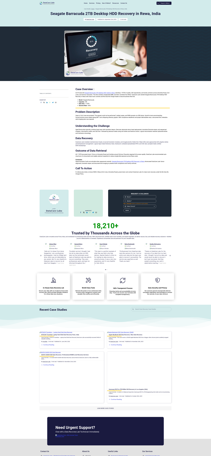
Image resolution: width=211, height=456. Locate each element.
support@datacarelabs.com (52, 439)
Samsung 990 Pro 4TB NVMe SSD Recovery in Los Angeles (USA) (128, 355)
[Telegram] (52, 102)
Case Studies (115, 447)
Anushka (45, 341)
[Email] (55, 102)
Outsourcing (114, 439)
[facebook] (51, 446)
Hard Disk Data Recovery (152, 428)
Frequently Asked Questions (119, 434)
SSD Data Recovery (151, 439)
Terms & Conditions (91, 436)
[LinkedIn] (46, 102)
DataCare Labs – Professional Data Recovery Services (59, 428)
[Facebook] (41, 102)
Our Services (114, 431)
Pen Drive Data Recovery (152, 444)
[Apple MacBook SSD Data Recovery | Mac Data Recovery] (120, 332)
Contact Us (88, 431)
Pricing (113, 436)
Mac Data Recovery (151, 447)
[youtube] (59, 446)
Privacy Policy (89, 434)
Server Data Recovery (151, 431)
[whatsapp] (68, 446)
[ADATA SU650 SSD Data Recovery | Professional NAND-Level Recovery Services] (50, 352)
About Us (88, 428)
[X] (44, 102)
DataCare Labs (90, 19)
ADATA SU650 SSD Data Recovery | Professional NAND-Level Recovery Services (65, 355)
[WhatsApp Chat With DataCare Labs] (67, 407)
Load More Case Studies (105, 374)
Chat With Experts (90, 439)
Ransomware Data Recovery (153, 442)
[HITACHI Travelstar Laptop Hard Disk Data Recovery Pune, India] (56, 332)
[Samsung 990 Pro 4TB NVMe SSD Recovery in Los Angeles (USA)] (132, 352)
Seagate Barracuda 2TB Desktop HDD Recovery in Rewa (128, 161)
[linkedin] (64, 446)
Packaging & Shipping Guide (119, 428)
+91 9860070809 (48, 436)
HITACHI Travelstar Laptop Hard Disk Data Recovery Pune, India (60, 335)
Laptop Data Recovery (151, 434)
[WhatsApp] (49, 102)
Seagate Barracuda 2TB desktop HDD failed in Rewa (99, 93)
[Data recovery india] (52, 3)
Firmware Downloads (117, 444)
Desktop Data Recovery (152, 436)
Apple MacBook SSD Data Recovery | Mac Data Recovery (125, 335)
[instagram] (55, 446)
